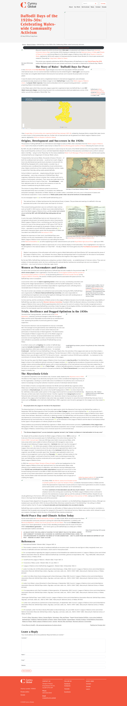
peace (55, 619)
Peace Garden (62, 619)
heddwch (34, 619)
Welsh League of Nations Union (42, 621)
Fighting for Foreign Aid (97, 625)
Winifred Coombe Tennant (71, 274)
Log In (88, 689)
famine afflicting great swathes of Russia (73, 146)
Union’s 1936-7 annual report (30, 440)
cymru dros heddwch (95, 617)
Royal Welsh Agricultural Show (84, 241)
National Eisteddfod (31, 241)
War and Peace (64, 617)
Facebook (67, 683)
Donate (104, 7)
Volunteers (56, 617)
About (71, 7)
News (92, 7)
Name (23, 654)
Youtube (66, 689)
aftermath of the (35, 69)
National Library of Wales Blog (96, 189)
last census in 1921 (46, 232)
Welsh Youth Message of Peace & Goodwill (78, 153)
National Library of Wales (89, 52)
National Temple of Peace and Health (98, 93)
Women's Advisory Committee (82, 621)
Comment (24, 638)
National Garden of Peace (45, 619)
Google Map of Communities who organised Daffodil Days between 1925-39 (48, 133)
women (55, 621)
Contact (98, 7)
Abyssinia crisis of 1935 (77, 376)
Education (35, 617)
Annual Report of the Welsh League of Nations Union (81, 238)
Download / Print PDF (63, 48)
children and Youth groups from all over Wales (49, 522)
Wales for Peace (27, 621)
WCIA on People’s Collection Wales (44, 137)
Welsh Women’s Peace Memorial (94, 289)
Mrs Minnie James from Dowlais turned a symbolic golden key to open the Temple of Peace (59, 481)
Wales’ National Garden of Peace (97, 90)
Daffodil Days (26, 619)
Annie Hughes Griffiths (81, 617)
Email (23, 660)
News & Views (31, 44)
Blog (29, 617)
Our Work (77, 7)
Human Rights (47, 617)
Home (24, 44)
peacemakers (71, 619)
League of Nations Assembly (30, 276)
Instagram (67, 685)
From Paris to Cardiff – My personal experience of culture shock (41, 625)
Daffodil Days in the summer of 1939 (76, 496)
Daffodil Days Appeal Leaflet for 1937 (87, 477)
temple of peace (81, 619)
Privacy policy (25, 691)
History (40, 617)
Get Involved (85, 7)
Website (23, 665)
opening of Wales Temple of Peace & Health (42, 463)
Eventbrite (67, 692)
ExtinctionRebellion (28, 522)
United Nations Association (95, 619)
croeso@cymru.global (49, 698)
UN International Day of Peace (45, 518)
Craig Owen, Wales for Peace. (58, 58)
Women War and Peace (65, 621)
